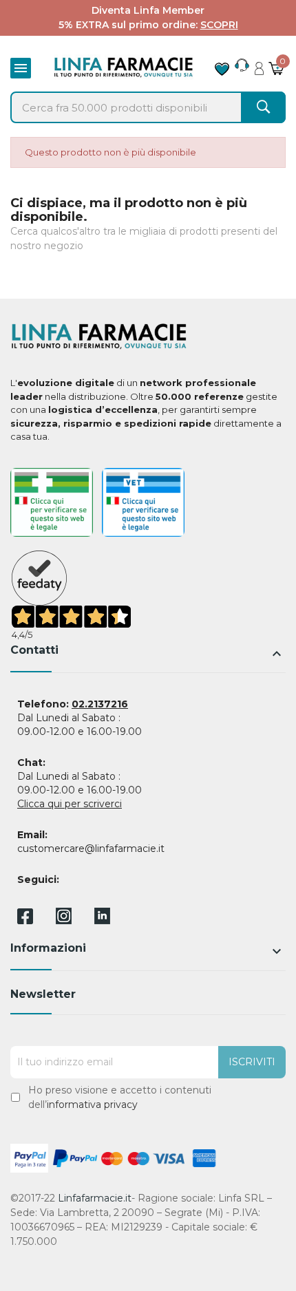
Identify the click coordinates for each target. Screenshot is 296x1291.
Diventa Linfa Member (148, 10)
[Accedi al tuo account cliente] (259, 64)
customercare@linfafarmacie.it (91, 848)
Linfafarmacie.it (94, 1198)
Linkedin (102, 920)
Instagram (64, 920)
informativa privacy (92, 1104)
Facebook (25, 918)
